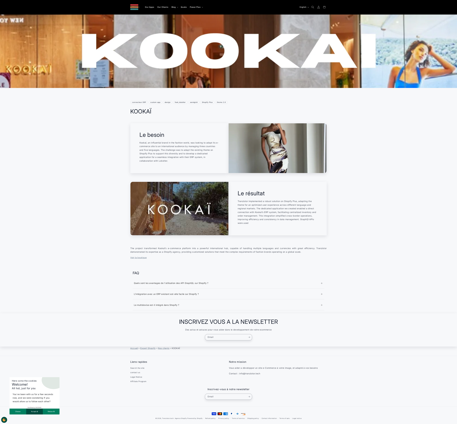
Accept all (34, 411)
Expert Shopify (148, 348)
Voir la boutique (138, 257)
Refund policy (210, 418)
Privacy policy (223, 418)
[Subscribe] (249, 337)
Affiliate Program (138, 381)
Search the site (137, 368)
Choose (17, 411)
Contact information (269, 418)
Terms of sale (284, 418)
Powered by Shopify (195, 418)
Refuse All (51, 411)
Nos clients (163, 348)
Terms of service (238, 418)
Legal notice (297, 418)
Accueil (134, 348)
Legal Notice (136, 377)
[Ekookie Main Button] (4, 420)
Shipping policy (253, 418)
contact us (135, 372)
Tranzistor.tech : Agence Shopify (174, 418)
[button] (174, 7)
